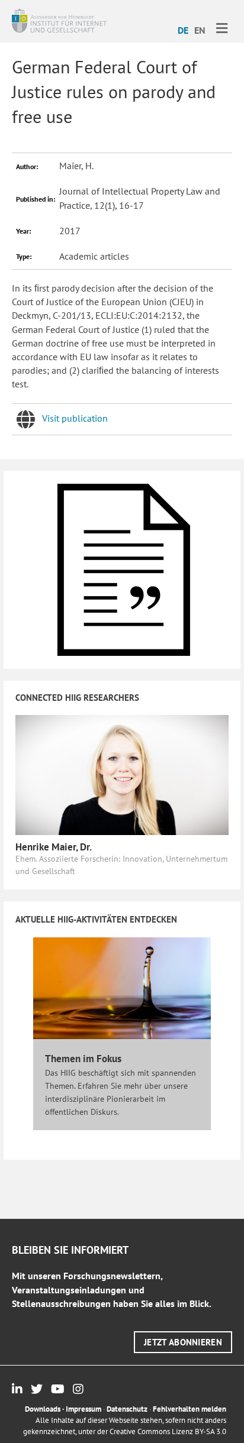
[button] (183, 1342)
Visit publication (75, 418)
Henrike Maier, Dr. (53, 846)
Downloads (42, 1409)
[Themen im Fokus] (122, 987)
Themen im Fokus (83, 1058)
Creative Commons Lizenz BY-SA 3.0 (168, 1431)
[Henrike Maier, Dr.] (122, 774)
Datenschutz (127, 1409)
